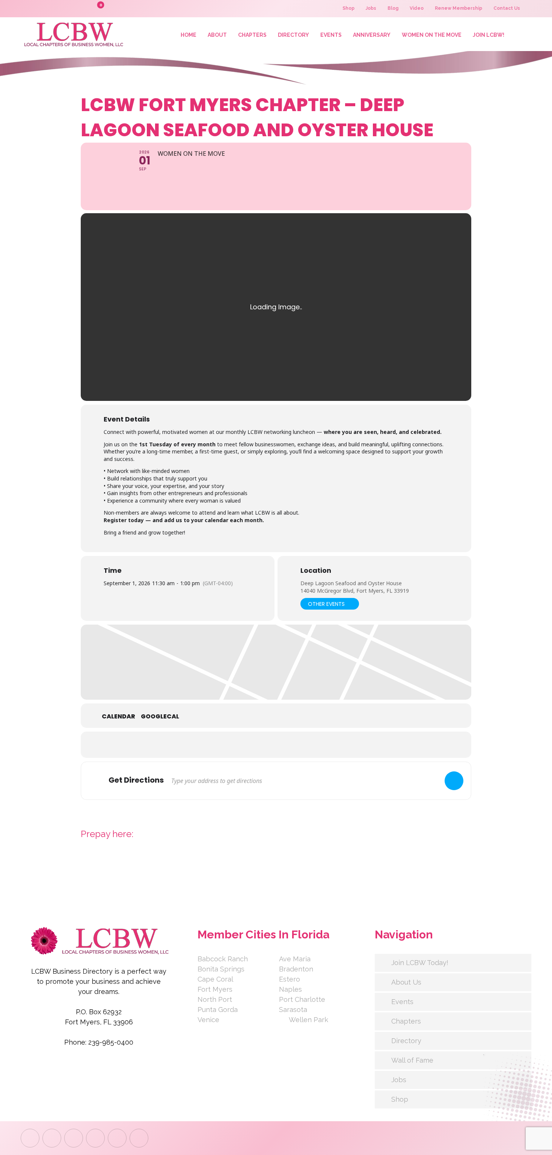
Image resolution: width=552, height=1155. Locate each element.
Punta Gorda (218, 1009)
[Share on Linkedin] (266, 744)
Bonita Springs (221, 969)
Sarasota (293, 1009)
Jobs (398, 1080)
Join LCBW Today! (419, 963)
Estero (289, 979)
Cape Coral (215, 979)
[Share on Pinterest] (285, 744)
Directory (406, 1041)
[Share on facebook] (229, 744)
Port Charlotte (302, 999)
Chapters (406, 1021)
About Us (406, 982)
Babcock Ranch (223, 959)
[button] (83, 8)
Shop (399, 1099)
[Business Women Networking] (72, 34)
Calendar (118, 716)
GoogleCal (160, 716)
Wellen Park (308, 1020)
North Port (215, 999)
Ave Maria (295, 959)
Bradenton (296, 969)
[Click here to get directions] (454, 780)
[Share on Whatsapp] (304, 744)
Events (402, 1002)
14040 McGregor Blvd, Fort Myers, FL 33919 (354, 590)
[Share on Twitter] (247, 744)
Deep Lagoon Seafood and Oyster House (351, 583)
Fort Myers (215, 989)
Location (315, 570)
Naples (290, 989)
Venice (208, 1020)
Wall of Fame (412, 1060)
